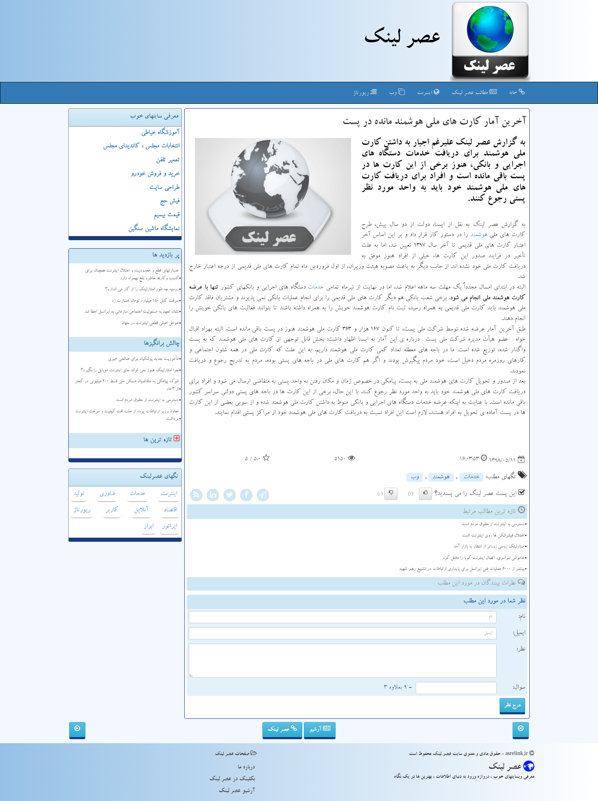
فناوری (107, 494)
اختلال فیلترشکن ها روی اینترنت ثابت (493, 535)
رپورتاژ (361, 93)
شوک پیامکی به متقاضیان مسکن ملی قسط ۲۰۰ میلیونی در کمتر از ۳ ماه (127, 385)
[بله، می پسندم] (425, 494)
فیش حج (169, 201)
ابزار (148, 526)
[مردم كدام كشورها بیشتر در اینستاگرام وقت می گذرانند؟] (521, 730)
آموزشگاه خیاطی (160, 133)
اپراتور (169, 526)
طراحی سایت (164, 188)
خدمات (315, 287)
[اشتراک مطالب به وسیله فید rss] (196, 496)
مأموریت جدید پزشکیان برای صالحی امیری (143, 359)
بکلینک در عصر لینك (232, 779)
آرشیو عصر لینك (236, 791)
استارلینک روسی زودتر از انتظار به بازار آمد (489, 546)
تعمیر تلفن (167, 160)
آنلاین (141, 510)
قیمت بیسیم (166, 215)
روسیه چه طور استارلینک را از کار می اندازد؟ (142, 289)
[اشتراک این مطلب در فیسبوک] (246, 496)
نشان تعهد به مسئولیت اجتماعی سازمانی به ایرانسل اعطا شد (132, 312)
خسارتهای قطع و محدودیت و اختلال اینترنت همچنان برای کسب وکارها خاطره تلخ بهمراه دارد (132, 274)
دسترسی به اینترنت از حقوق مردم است (493, 524)
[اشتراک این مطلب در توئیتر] (229, 496)
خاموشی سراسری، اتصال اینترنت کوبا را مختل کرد (483, 558)
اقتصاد (170, 510)
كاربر (111, 510)
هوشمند (478, 235)
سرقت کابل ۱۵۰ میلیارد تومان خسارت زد (145, 301)
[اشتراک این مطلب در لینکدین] (212, 496)
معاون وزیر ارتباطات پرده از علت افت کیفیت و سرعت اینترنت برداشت (127, 415)
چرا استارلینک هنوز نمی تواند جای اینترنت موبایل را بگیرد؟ (130, 370)
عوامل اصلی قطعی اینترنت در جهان (150, 323)
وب (393, 93)
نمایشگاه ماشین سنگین (153, 229)
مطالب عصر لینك (470, 93)
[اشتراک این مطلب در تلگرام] (262, 496)
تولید (78, 494)
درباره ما (246, 767)
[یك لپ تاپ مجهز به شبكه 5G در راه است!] (77, 730)
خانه (514, 93)
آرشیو (316, 730)
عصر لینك (401, 39)
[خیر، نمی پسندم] (390, 494)
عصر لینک (279, 730)
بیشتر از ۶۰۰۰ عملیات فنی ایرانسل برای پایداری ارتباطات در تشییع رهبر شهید (461, 569)
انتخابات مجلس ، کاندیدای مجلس (141, 146)
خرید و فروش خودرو (155, 174)
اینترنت (425, 93)
